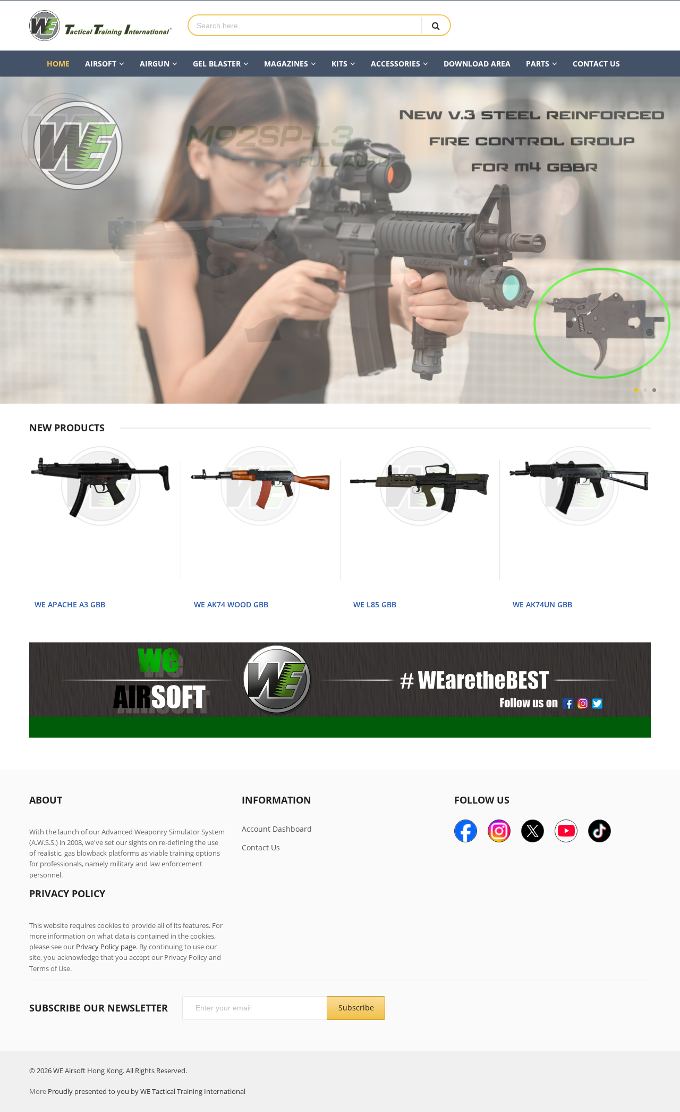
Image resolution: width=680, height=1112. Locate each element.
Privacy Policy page (106, 946)
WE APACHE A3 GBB (70, 604)
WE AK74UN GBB (542, 604)
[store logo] (100, 25)
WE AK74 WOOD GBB (231, 604)
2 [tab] (645, 390)
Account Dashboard (277, 829)
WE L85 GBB (374, 604)
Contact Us (261, 847)
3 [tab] (654, 390)
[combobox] (305, 25)
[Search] (435, 25)
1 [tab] (636, 390)
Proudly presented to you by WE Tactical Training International (146, 1091)
